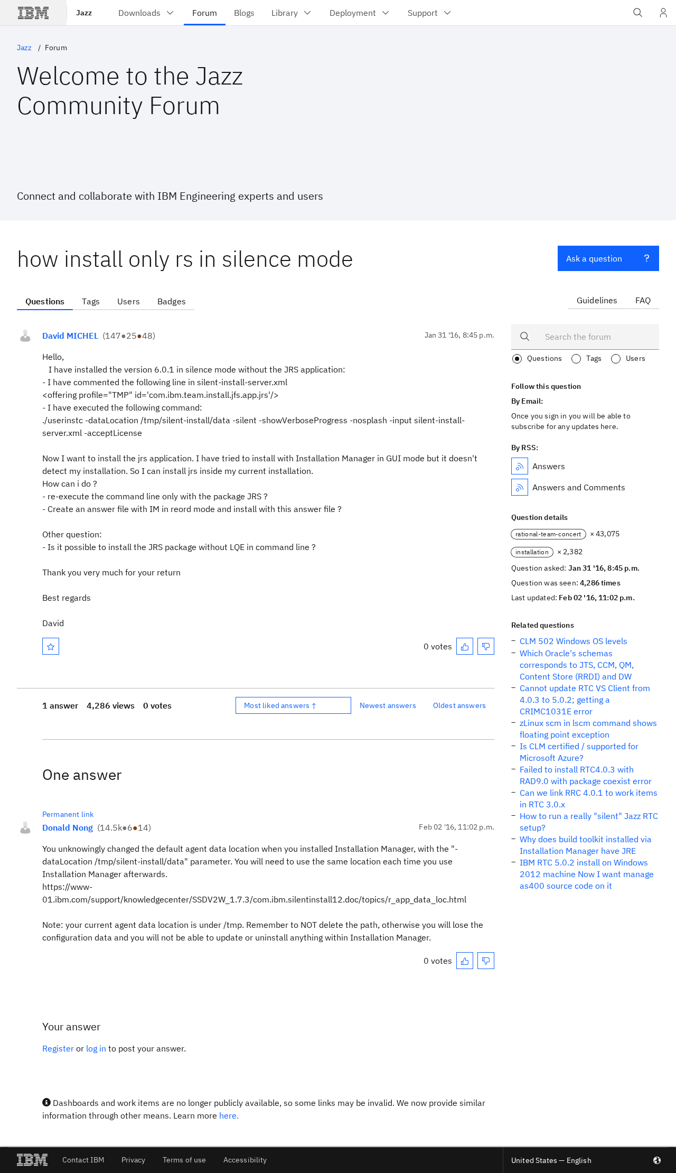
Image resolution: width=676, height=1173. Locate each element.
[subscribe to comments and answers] (519, 487)
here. (229, 1115)
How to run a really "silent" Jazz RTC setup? (589, 822)
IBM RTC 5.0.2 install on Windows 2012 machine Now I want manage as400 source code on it (587, 874)
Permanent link (67, 814)
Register (58, 1048)
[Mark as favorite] (50, 646)
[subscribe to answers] (519, 466)
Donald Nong (67, 827)
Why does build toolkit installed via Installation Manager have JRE (586, 845)
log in (96, 1048)
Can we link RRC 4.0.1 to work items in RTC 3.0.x (589, 798)
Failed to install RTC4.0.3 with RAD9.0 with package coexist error (586, 775)
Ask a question (594, 258)
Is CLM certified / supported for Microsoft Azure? (579, 752)
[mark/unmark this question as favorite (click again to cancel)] (50, 646)
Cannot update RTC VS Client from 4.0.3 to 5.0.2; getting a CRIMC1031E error (585, 699)
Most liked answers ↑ (280, 705)
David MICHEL (70, 335)
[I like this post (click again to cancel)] (464, 646)
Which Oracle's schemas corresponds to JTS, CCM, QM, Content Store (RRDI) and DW (577, 665)
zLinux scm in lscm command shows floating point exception (588, 729)
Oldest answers (459, 705)
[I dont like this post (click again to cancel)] (485, 646)
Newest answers (388, 705)
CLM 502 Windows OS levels (573, 641)
